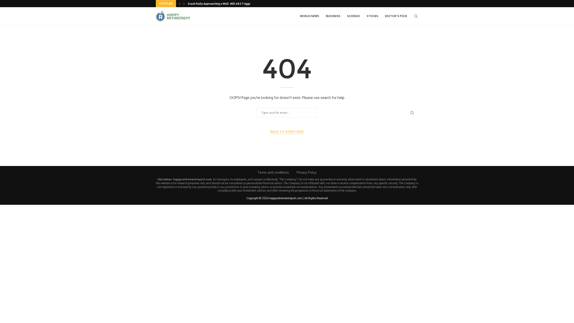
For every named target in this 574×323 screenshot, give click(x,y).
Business (333, 16)
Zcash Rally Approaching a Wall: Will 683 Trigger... (221, 4)
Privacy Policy (307, 172)
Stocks (372, 16)
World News (309, 16)
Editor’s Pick (396, 16)
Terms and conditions (273, 172)
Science (353, 16)
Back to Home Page (287, 132)
